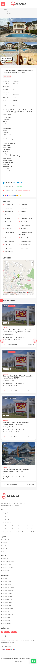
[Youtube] (9, 632)
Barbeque (5, 132)
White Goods (6, 171)
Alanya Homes (7, 516)
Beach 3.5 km (6, 134)
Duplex (5, 9)
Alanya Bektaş (7, 128)
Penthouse (6, 545)
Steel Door (6, 164)
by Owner (5, 136)
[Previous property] (2, 341)
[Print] (2, 62)
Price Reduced (12, 398)
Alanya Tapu (6, 519)
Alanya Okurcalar (8, 614)
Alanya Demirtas (7, 593)
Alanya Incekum (7, 599)
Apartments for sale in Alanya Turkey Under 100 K (19, 532)
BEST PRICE (11, 306)
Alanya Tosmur (7, 620)
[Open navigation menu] (3, 4)
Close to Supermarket (9, 143)
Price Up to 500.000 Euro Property (12, 156)
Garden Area (6, 149)
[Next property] (35, 341)
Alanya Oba (6, 611)
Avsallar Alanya (9, 474)
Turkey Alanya (7, 522)
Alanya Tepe (6, 617)
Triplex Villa (6, 168)
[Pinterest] (12, 632)
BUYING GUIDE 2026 (24, 191)
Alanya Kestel (7, 605)
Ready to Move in (8, 158)
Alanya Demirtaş (9, 380)
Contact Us (7, 12)
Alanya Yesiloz (7, 623)
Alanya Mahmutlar (8, 608)
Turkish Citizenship (8, 561)
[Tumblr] (16, 632)
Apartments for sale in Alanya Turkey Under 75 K (19, 529)
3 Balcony (6, 124)
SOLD (15, 100)
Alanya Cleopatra (8, 590)
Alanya (5, 578)
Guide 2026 (8, 14)
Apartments (6, 539)
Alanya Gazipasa (7, 596)
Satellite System (7, 160)
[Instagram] (5, 632)
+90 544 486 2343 (18, 183)
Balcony (5, 130)
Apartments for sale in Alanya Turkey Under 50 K (19, 526)
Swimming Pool (7, 166)
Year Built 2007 (7, 173)
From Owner (6, 145)
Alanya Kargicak (7, 602)
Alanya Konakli (9, 426)
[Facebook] (2, 632)
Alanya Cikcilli (7, 584)
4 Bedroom (6, 119)
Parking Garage (7, 154)
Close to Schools (8, 141)
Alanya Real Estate (8, 567)
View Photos (7, 58)
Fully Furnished (7, 147)
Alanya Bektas (9, 334)
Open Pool (6, 151)
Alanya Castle (7, 581)
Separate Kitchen (8, 162)
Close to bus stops (8, 139)
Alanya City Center (8, 587)
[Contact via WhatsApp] (33, 661)
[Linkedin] (14, 632)
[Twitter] (7, 632)
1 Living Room (7, 117)
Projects (5, 548)
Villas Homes (7, 76)
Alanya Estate (7, 513)
